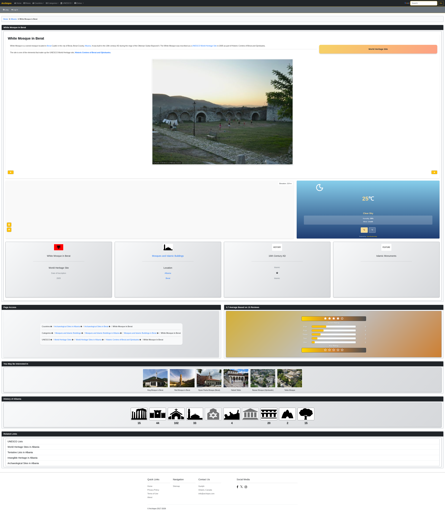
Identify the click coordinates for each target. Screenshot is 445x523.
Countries (39, 3)
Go (441, 3)
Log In (15, 10)
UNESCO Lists (15, 441)
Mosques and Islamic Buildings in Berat (140, 333)
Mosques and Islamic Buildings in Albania (102, 333)
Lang (6, 10)
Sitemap (176, 486)
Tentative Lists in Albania (20, 452)
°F (372, 230)
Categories (52, 3)
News (28, 3)
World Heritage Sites (63, 340)
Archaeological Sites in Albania (67, 326)
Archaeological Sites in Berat (96, 326)
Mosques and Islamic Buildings (168, 256)
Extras (79, 3)
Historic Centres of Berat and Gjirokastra (122, 340)
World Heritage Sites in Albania (89, 340)
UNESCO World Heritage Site (204, 46)
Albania (14, 19)
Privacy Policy (153, 490)
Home (18, 3)
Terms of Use (152, 494)
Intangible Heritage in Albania (22, 458)
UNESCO (67, 3)
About (149, 497)
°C (364, 230)
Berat (49, 46)
